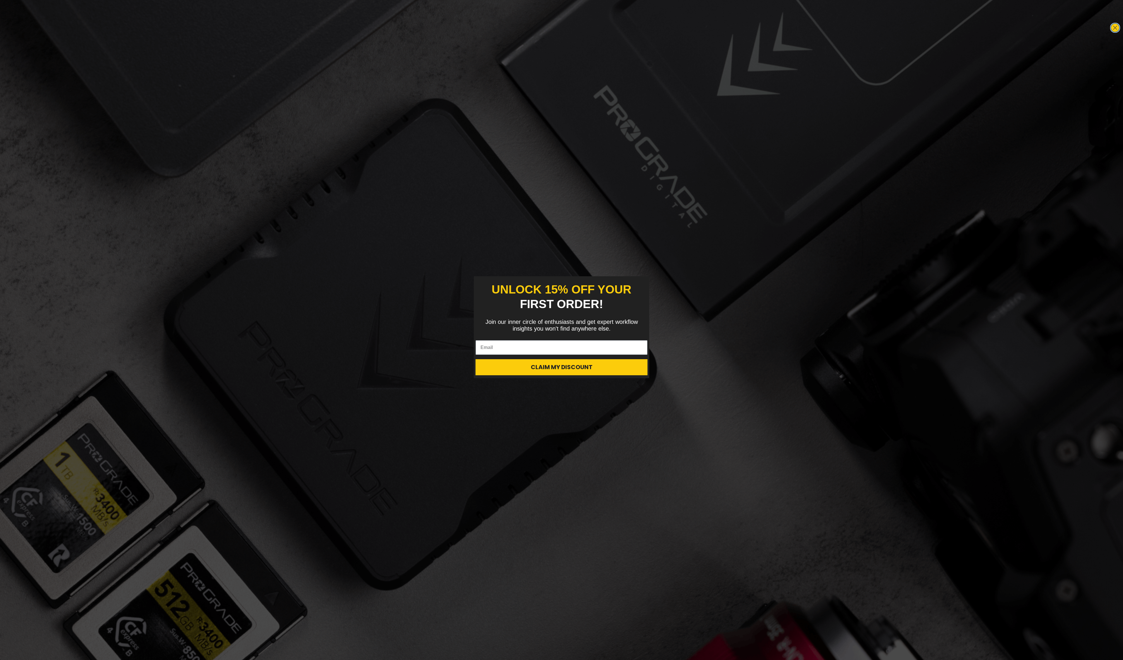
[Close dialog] (1115, 27)
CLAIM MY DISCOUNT (561, 367)
